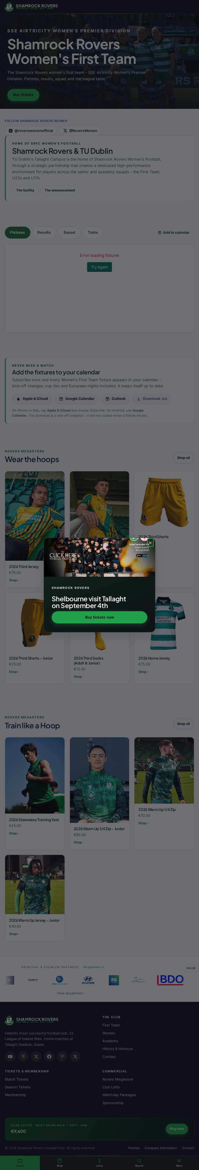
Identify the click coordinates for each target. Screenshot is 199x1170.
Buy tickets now (99, 617)
